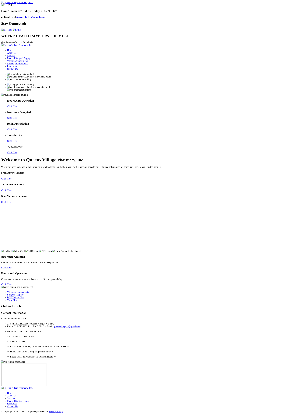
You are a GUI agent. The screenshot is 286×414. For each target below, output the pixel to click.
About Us (11, 53)
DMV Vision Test (15, 297)
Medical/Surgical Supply (18, 58)
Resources (12, 66)
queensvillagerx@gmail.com (30, 17)
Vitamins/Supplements (17, 61)
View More (12, 300)
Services (11, 55)
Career (17, 63)
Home (10, 50)
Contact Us (12, 69)
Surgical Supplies (15, 294)
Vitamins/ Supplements (18, 292)
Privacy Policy (56, 411)
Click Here (6, 178)
